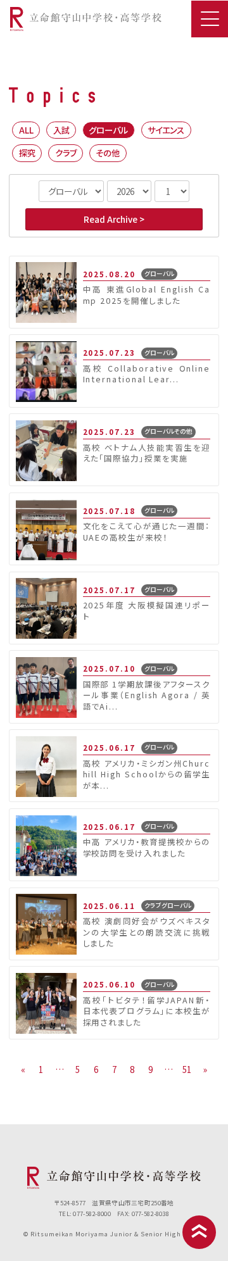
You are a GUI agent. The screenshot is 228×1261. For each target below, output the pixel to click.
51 (186, 1069)
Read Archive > (114, 219)
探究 (27, 152)
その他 (108, 152)
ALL (26, 129)
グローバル (108, 129)
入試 (61, 129)
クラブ (66, 152)
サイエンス (166, 129)
